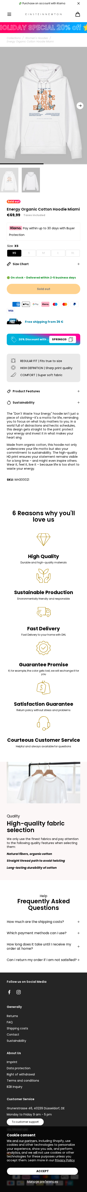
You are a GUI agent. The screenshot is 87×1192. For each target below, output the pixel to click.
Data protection (18, 1068)
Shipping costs (17, 1028)
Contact (13, 1034)
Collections (14, 38)
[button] (9, 14)
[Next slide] (80, 105)
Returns (12, 1016)
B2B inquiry (14, 1087)
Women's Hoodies (36, 38)
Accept (42, 1171)
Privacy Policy (65, 1160)
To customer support (25, 1122)
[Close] (78, 3)
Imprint (12, 1062)
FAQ (10, 1022)
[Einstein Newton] (43, 14)
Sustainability (16, 1041)
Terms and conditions (23, 1080)
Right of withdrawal (21, 1074)
